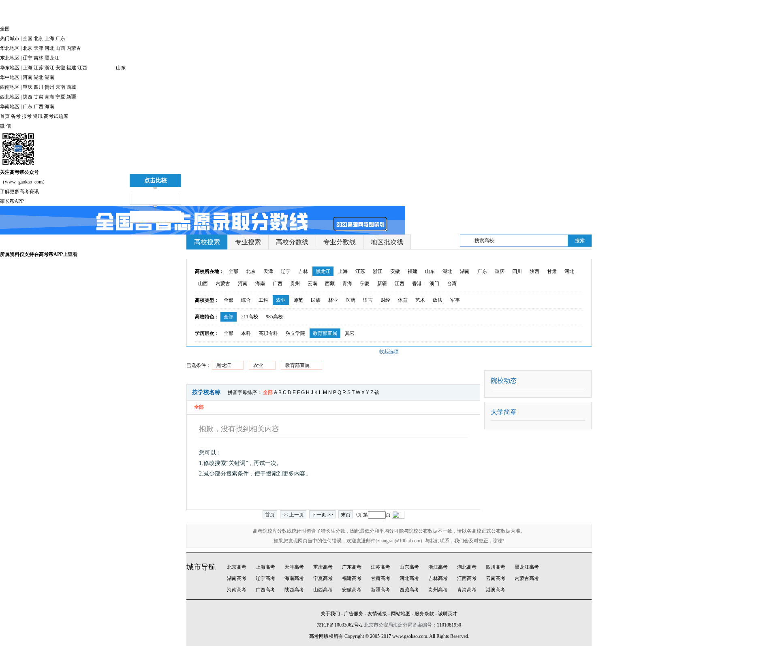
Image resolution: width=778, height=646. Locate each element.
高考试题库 (56, 116)
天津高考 (294, 567)
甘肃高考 (380, 578)
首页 (5, 116)
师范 (298, 300)
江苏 (38, 67)
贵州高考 (438, 590)
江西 (82, 67)
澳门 (434, 283)
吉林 (38, 58)
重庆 (27, 87)
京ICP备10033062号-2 (340, 625)
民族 (316, 300)
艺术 (420, 300)
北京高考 (236, 567)
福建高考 (351, 578)
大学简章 (504, 412)
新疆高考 (380, 590)
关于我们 (330, 613)
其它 (350, 333)
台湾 (452, 283)
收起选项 (389, 351)
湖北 (38, 77)
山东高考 (409, 567)
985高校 (274, 317)
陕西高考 (294, 590)
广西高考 (265, 590)
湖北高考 (467, 567)
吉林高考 (438, 578)
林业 (333, 300)
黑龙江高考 (527, 567)
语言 (368, 300)
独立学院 (295, 333)
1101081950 (449, 625)
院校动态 (504, 380)
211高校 (249, 317)
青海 (49, 97)
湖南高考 (236, 578)
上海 (49, 38)
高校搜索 (207, 242)
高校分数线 (292, 242)
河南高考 (236, 590)
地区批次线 (387, 242)
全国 (27, 38)
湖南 (49, 77)
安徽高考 (351, 590)
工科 (263, 300)
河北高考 (409, 578)
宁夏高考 (323, 578)
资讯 (38, 116)
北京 (38, 38)
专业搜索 (248, 242)
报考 (27, 116)
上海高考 (265, 567)
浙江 (49, 67)
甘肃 (38, 97)
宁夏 (60, 97)
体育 (403, 300)
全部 (233, 271)
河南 (27, 77)
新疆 (71, 97)
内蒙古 (73, 48)
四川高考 (495, 567)
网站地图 (400, 613)
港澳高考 (495, 590)
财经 (385, 300)
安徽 (60, 67)
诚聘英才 (447, 613)
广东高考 (351, 567)
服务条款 (424, 613)
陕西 (27, 97)
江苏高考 (380, 567)
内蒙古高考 (527, 578)
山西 (60, 48)
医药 (350, 300)
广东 (60, 38)
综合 (246, 300)
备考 (16, 116)
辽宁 (27, 58)
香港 (417, 283)
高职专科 (268, 333)
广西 (38, 106)
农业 (281, 300)
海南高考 (294, 578)
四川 (38, 87)
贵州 (49, 87)
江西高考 (467, 578)
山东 (121, 67)
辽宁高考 (265, 578)
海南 (49, 106)
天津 (38, 48)
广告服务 (353, 613)
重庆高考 (323, 567)
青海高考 (467, 590)
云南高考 (495, 578)
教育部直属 (325, 333)
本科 (246, 333)
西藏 (71, 87)
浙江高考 (438, 567)
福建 (71, 67)
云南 (60, 87)
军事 (455, 300)
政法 (437, 300)
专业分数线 (339, 242)
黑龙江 (52, 58)
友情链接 (377, 613)
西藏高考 (409, 590)
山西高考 (323, 590)
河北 (49, 48)
